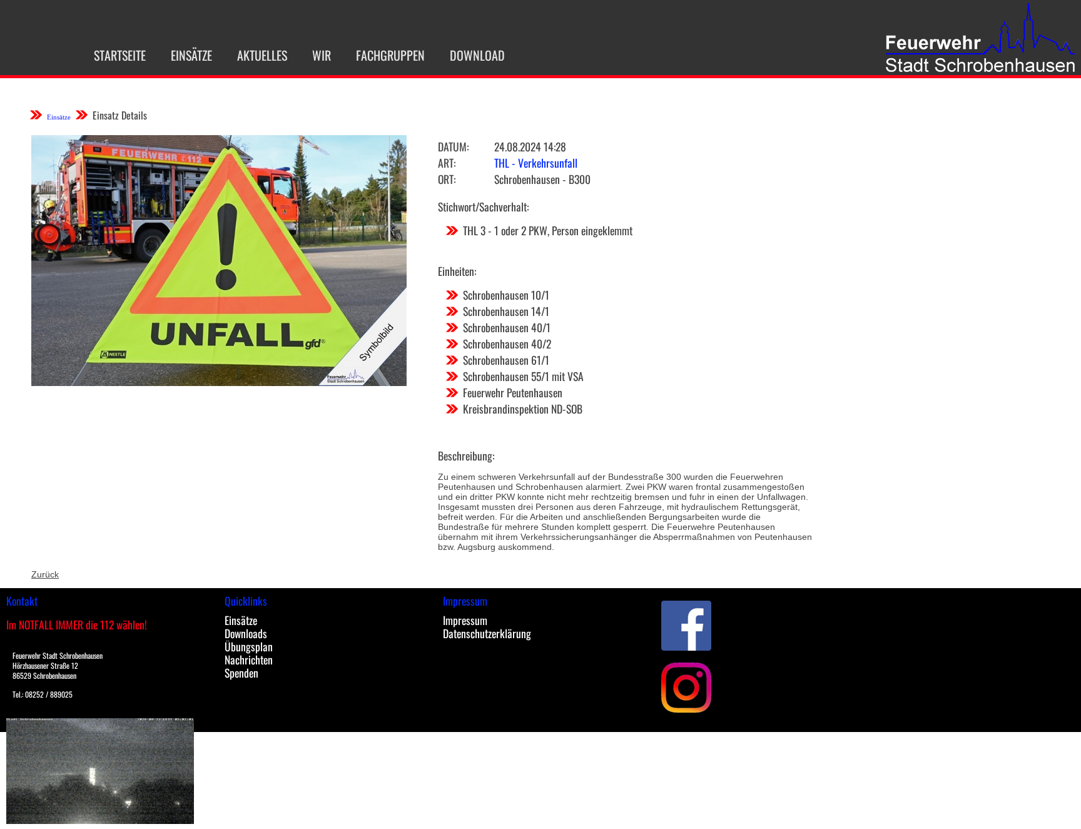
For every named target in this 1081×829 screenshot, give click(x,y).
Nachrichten (249, 659)
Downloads (246, 633)
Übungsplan (249, 646)
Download (477, 55)
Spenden (241, 672)
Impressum (465, 620)
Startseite (120, 55)
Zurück (45, 574)
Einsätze (191, 55)
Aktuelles (262, 55)
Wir (321, 55)
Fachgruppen (390, 55)
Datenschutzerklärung (487, 633)
